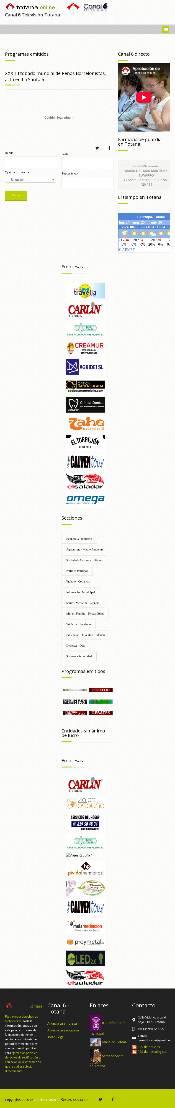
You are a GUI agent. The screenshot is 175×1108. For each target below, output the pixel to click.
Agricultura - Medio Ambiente (84, 549)
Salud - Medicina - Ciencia (82, 603)
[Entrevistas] (75, 701)
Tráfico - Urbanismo (78, 624)
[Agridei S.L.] (85, 366)
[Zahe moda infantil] (85, 423)
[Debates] (101, 712)
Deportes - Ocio (75, 645)
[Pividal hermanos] (85, 868)
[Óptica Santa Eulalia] (85, 385)
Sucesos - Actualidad (79, 656)
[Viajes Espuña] (85, 803)
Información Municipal (80, 592)
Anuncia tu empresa (62, 1023)
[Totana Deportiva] (101, 701)
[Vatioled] (85, 958)
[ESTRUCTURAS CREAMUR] (85, 347)
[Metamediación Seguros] (85, 926)
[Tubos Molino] (85, 328)
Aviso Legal (55, 1037)
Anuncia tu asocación (63, 1030)
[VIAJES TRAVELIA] (85, 290)
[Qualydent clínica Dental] (85, 404)
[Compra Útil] (75, 689)
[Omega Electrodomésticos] (85, 500)
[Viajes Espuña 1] (79, 855)
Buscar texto (70, 173)
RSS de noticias (148, 1047)
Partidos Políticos (77, 571)
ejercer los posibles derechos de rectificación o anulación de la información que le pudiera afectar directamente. (23, 1062)
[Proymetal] (85, 942)
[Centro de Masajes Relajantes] (85, 887)
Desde (9, 153)
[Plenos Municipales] (75, 712)
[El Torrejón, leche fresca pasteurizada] (85, 442)
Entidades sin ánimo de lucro (83, 733)
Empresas (72, 267)
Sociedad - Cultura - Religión (84, 560)
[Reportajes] (101, 689)
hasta (65, 154)
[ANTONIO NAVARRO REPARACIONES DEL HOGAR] (85, 822)
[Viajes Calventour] (85, 906)
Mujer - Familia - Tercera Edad (85, 613)
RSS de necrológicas (151, 1051)
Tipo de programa (17, 172)
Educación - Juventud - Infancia (86, 635)
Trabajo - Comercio (78, 581)
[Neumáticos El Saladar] (85, 480)
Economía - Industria (79, 538)
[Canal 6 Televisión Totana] (30, 7)
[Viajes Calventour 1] (85, 461)
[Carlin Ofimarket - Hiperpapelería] (85, 309)
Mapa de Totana (114, 1042)
